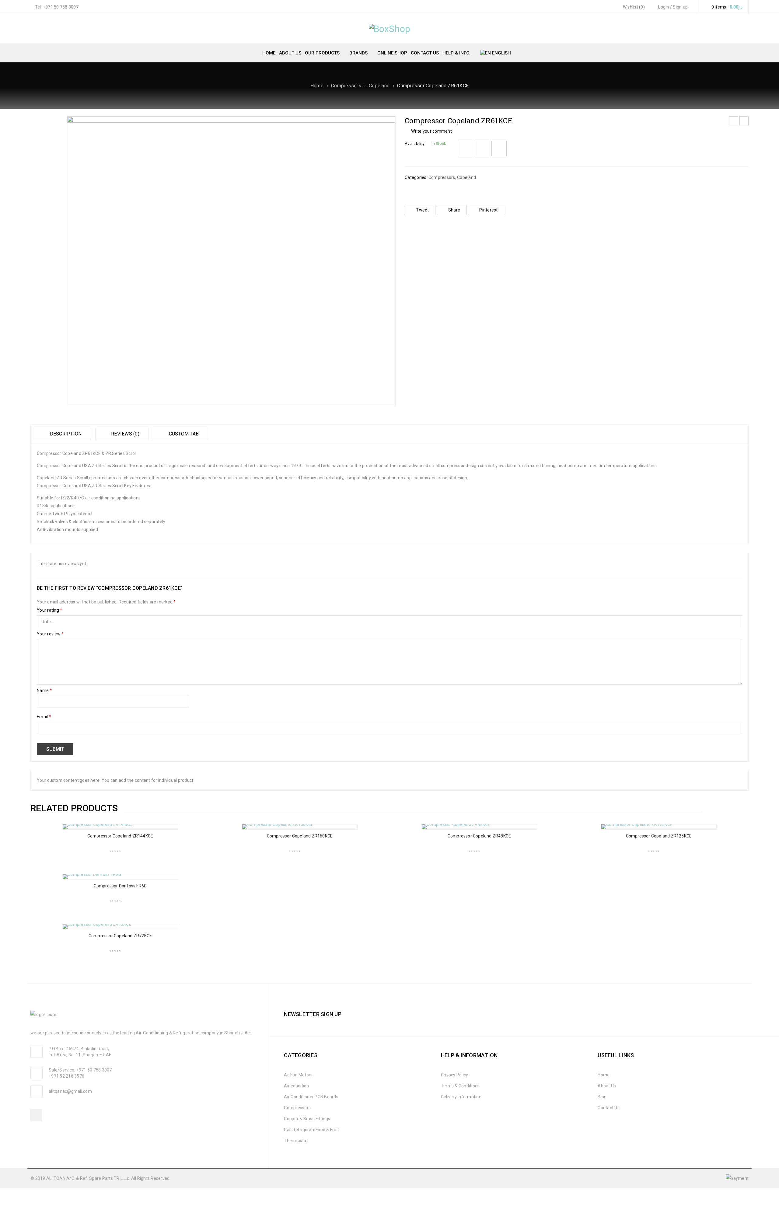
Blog (602, 1096)
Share (454, 210)
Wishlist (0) (633, 7)
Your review (50, 633)
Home (316, 86)
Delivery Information (461, 1096)
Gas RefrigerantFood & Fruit (311, 1129)
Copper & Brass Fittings (307, 1118)
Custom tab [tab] (183, 434)
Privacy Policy (454, 1074)
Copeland (379, 86)
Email (44, 716)
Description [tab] (65, 434)
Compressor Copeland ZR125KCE (659, 836)
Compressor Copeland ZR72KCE (120, 935)
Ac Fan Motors (298, 1074)
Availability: (415, 143)
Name (44, 690)
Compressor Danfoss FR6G (120, 885)
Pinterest (488, 210)
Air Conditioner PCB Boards (311, 1096)
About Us (607, 1085)
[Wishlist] (465, 148)
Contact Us (609, 1107)
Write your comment (431, 131)
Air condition (296, 1085)
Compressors (346, 86)
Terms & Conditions (460, 1085)
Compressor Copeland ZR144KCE (120, 836)
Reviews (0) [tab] (124, 434)
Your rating (49, 610)
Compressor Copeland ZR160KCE (300, 836)
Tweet (422, 210)
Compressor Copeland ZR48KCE (479, 836)
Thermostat (296, 1140)
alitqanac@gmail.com (70, 1091)
